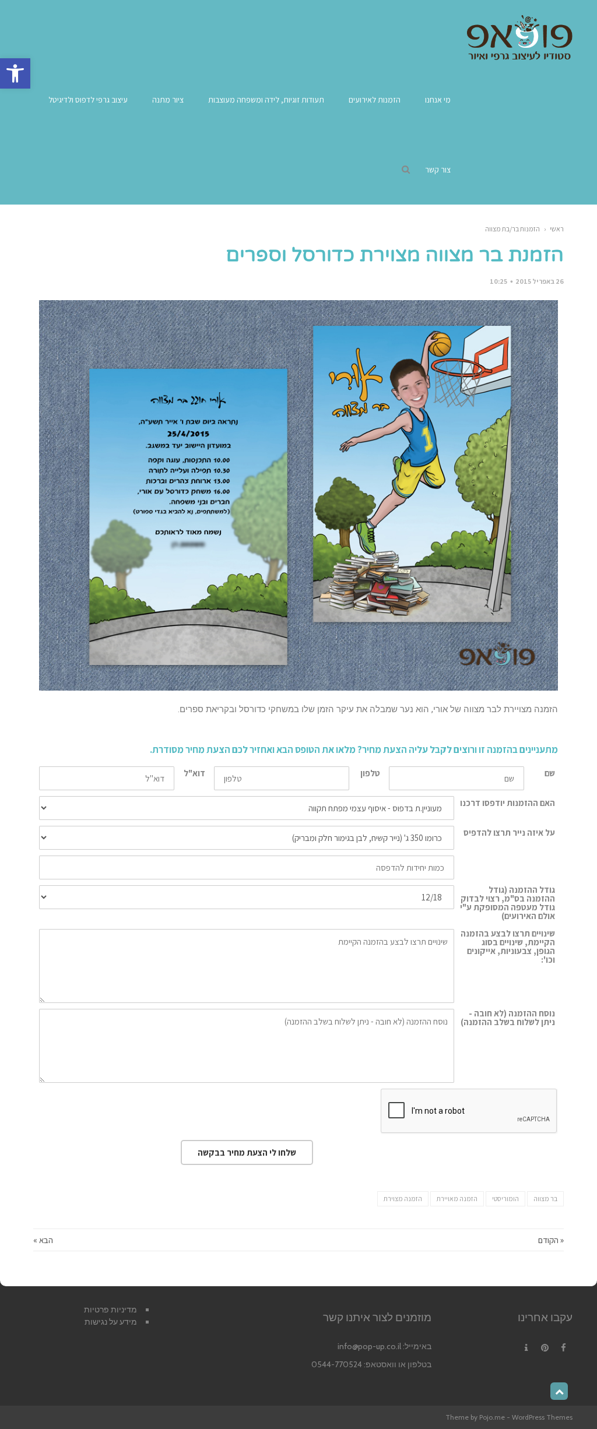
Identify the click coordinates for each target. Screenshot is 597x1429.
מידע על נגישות (111, 1322)
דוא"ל (194, 773)
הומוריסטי (505, 1198)
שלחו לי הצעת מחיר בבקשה (247, 1152)
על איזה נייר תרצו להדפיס (509, 832)
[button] (15, 73)
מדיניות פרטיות (110, 1309)
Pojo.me (492, 1417)
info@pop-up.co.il (369, 1346)
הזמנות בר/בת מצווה (512, 228)
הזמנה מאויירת (457, 1198)
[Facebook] (563, 1348)
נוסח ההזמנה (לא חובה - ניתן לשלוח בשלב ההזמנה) (508, 1017)
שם (550, 773)
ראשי (557, 228)
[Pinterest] (544, 1348)
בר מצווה (545, 1198)
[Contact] (525, 1348)
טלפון (370, 773)
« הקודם (551, 1239)
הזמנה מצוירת (403, 1198)
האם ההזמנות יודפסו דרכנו (507, 802)
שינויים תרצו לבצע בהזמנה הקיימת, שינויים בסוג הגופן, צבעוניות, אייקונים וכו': (508, 946)
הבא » (43, 1239)
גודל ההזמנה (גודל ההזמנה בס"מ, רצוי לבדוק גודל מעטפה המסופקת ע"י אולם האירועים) (507, 902)
